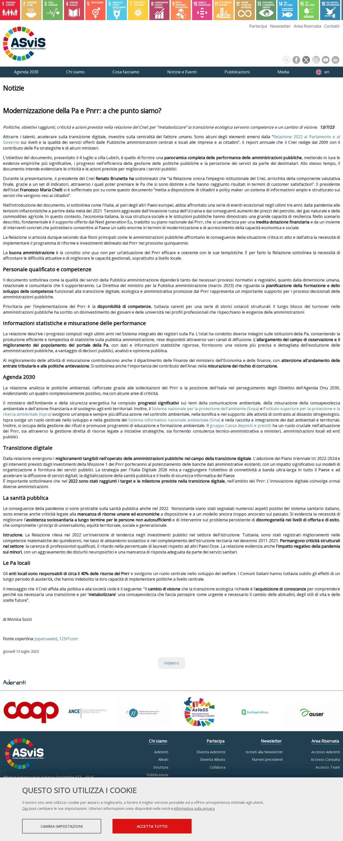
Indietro (171, 663)
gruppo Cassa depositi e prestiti (240, 425)
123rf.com (68, 638)
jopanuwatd (46, 638)
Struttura (160, 767)
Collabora (217, 767)
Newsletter (280, 26)
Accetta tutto (152, 826)
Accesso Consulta (325, 759)
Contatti (331, 26)
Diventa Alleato (212, 759)
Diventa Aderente (210, 752)
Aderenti (161, 752)
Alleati (163, 759)
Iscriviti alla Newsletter (264, 752)
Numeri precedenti (267, 759)
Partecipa (258, 26)
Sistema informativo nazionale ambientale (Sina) (174, 420)
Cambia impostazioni (62, 826)
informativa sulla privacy (194, 808)
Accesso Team (328, 767)
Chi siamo (158, 741)
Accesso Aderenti (325, 752)
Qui (25, 808)
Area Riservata (307, 26)
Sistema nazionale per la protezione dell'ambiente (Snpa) (205, 408)
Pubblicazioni (157, 774)
